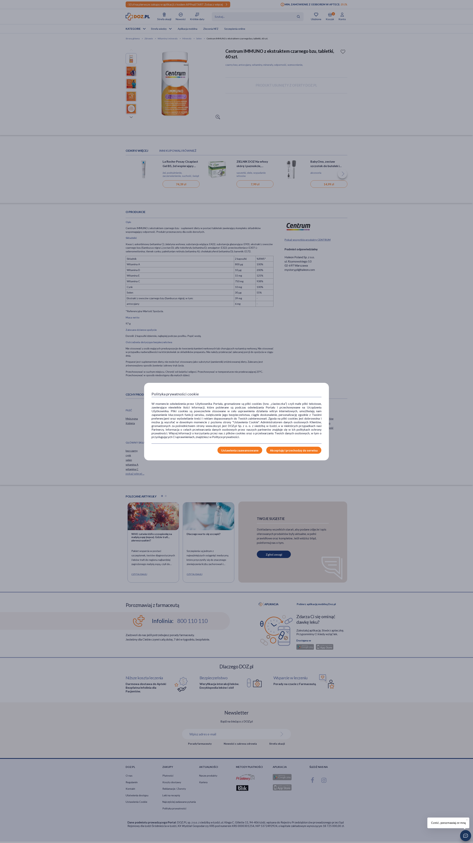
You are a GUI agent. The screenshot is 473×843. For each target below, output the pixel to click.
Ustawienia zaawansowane (239, 450)
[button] (465, 835)
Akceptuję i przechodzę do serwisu (294, 450)
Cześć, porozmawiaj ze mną (448, 822)
